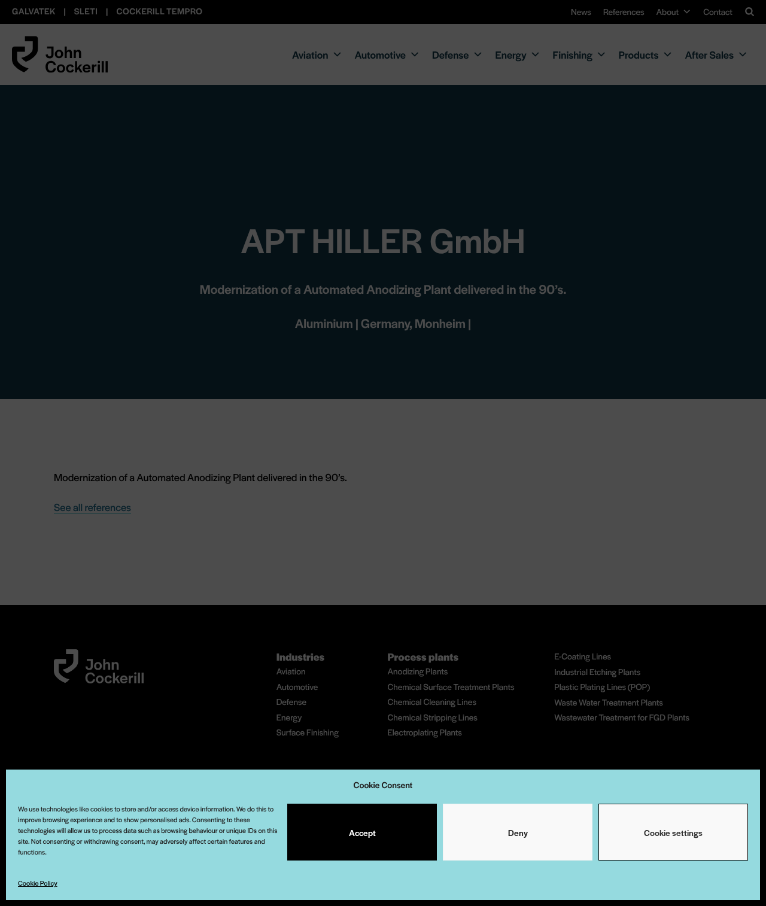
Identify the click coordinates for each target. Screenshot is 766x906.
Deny (518, 832)
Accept (362, 832)
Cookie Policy (37, 883)
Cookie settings (673, 832)
